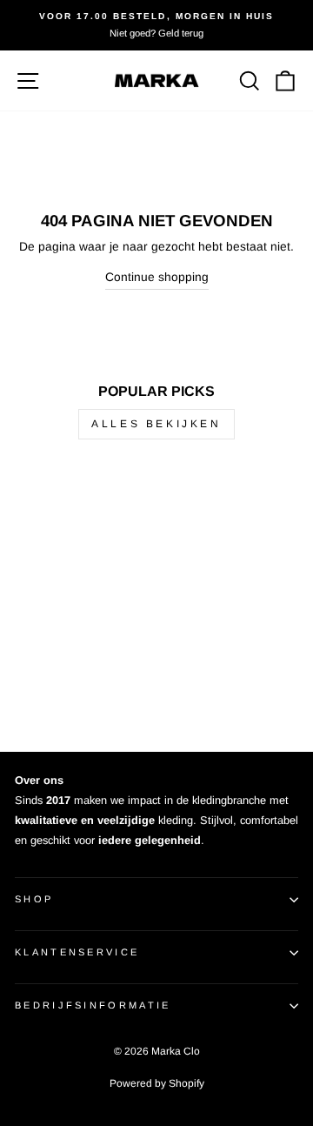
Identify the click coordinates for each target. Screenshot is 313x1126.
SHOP (34, 899)
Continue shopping (157, 277)
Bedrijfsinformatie (93, 1005)
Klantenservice (77, 952)
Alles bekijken (156, 424)
